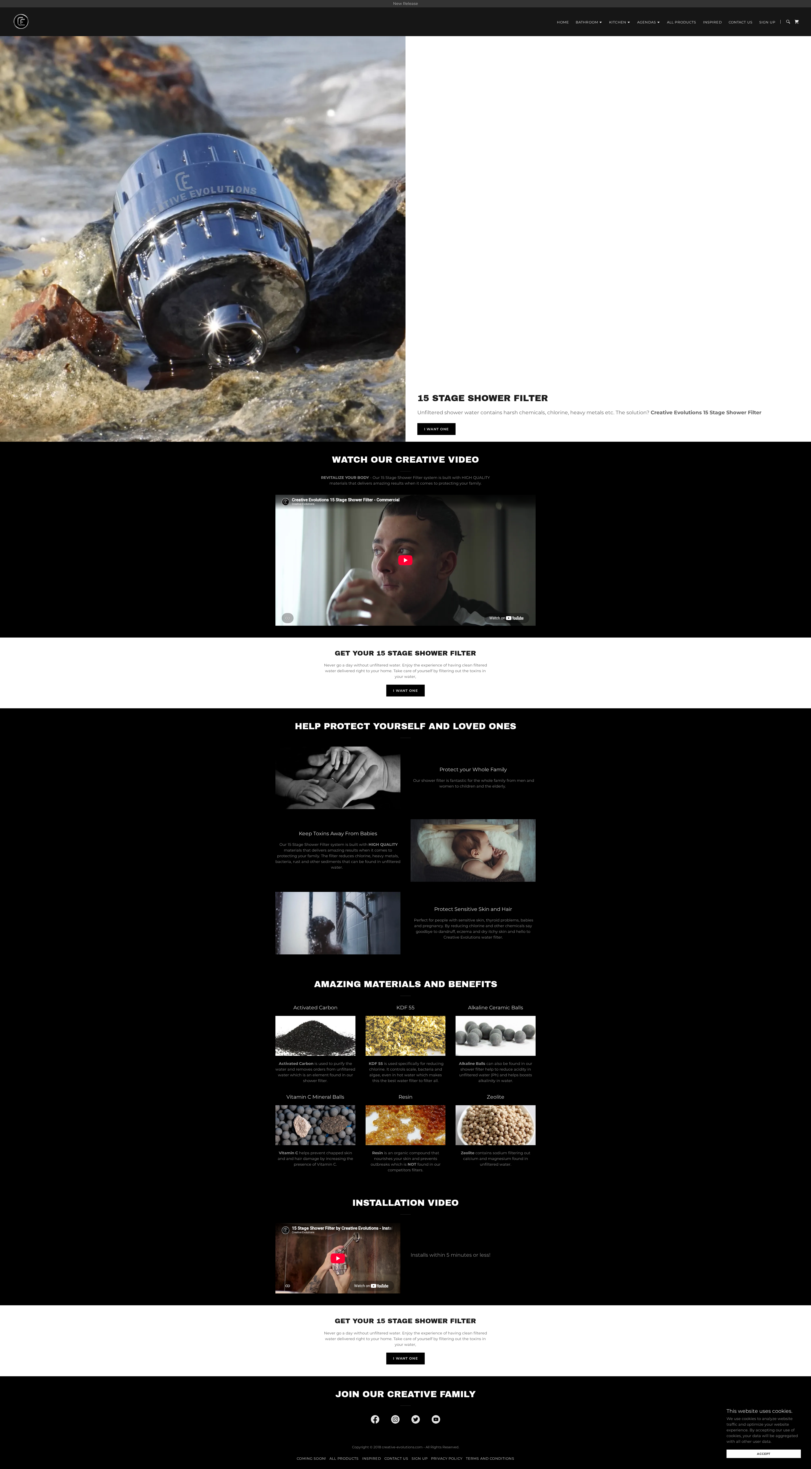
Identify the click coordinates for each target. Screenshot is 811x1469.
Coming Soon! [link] (311, 1459)
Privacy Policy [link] (447, 1459)
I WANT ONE (436, 429)
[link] (21, 21)
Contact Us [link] (740, 22)
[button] (589, 22)
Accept (763, 1454)
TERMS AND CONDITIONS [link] (490, 1459)
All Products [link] (681, 22)
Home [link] (563, 22)
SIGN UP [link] (767, 22)
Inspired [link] (712, 22)
